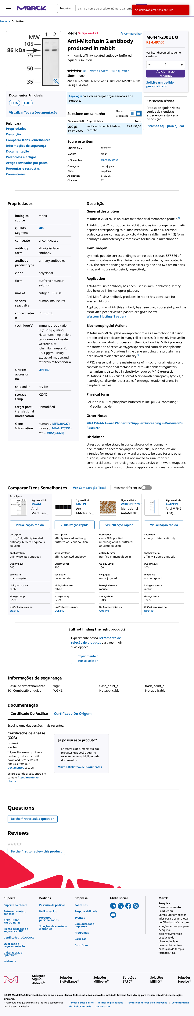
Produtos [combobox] (65, 8)
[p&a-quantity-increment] (182, 65)
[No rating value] (75, 71)
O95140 (44, 370)
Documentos (16, 767)
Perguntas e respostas (23, 168)
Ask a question (120, 71)
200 (41, 228)
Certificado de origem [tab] (73, 713)
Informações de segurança (26, 146)
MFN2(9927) (61, 424)
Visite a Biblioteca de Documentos (80, 767)
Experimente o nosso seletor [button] (88, 658)
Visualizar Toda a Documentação (33, 112)
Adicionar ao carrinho (165, 73)
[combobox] (102, 8)
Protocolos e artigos (21, 157)
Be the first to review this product (38, 852)
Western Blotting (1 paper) (106, 316)
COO (27, 103)
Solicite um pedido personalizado (160, 84)
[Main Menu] (8, 8)
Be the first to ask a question (32, 819)
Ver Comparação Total (89, 488)
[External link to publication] (179, 218)
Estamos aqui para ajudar (165, 126)
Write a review (98, 71)
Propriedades (16, 128)
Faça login (75, 96)
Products (5, 21)
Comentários (16, 174)
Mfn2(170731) (61, 428)
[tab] (8, 21)
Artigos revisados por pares (27, 163)
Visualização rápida (30, 525)
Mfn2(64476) (55, 433)
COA (14, 103)
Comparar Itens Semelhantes (28, 140)
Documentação (17, 151)
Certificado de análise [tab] (29, 713)
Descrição (13, 134)
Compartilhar (133, 33)
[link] (19, 905)
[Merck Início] (31, 8)
